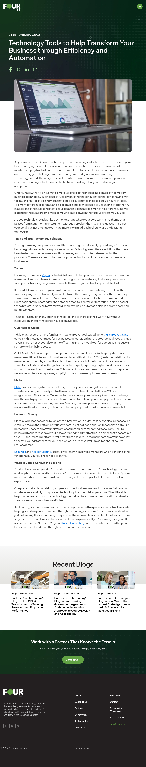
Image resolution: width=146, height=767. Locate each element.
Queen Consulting (72, 523)
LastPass (20, 451)
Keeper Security (42, 451)
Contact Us (72, 659)
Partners (79, 708)
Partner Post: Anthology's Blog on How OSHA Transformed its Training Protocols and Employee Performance (27, 604)
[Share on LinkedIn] (27, 70)
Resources (115, 695)
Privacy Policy (82, 748)
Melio (17, 387)
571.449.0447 (117, 717)
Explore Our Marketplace (116, 710)
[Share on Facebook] (10, 69)
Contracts (80, 727)
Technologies (81, 721)
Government (81, 714)
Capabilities (81, 702)
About (78, 695)
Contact (114, 702)
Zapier (46, 275)
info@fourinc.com (119, 724)
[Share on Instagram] (19, 70)
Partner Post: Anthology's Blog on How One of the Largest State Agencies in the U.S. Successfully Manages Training (113, 604)
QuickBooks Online (116, 334)
